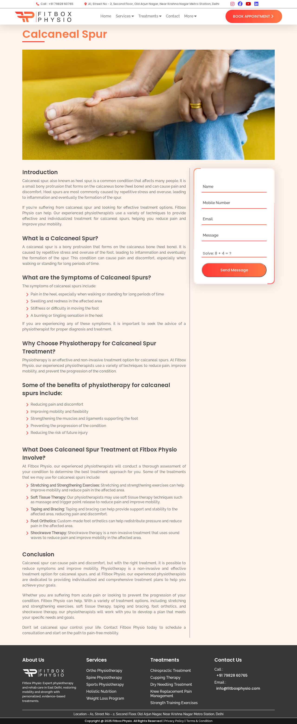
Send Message (234, 270)
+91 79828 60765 (60, 4)
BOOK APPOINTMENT (251, 16)
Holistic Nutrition (101, 691)
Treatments (148, 16)
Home (105, 16)
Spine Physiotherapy (104, 677)
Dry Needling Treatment (171, 684)
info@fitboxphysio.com (238, 688)
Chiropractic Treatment (170, 670)
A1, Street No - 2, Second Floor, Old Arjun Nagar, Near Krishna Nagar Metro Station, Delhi (153, 4)
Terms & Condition (199, 721)
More (189, 16)
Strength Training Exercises (174, 703)
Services (124, 16)
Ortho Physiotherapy (104, 670)
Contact (173, 16)
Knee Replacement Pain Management (171, 693)
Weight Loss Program (105, 698)
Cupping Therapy (165, 677)
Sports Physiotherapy (105, 684)
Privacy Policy (174, 721)
